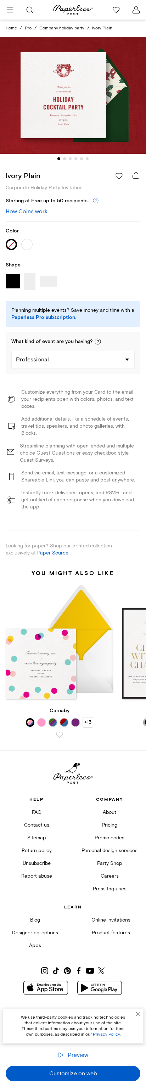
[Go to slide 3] (70, 158)
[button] (97, 341)
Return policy (37, 850)
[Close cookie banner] (138, 1014)
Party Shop (109, 863)
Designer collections (35, 933)
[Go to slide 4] (75, 158)
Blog (35, 920)
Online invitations (110, 920)
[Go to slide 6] (87, 158)
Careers (110, 876)
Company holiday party (61, 28)
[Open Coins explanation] (95, 200)
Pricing (109, 825)
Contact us (36, 825)
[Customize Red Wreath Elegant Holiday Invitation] (73, 95)
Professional (32, 359)
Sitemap (36, 838)
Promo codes (109, 838)
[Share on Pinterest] (67, 970)
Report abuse (36, 876)
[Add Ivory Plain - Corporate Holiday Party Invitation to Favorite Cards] (119, 176)
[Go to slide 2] (64, 158)
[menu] (10, 10)
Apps (35, 945)
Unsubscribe (37, 863)
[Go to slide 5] (81, 158)
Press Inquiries (110, 889)
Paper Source (52, 553)
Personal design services (109, 850)
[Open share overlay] (136, 175)
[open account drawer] (136, 10)
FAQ (36, 812)
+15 (87, 722)
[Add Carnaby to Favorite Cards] (59, 735)
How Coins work (26, 211)
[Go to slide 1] (58, 158)
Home (11, 28)
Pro (28, 28)
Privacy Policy (106, 1034)
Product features (111, 933)
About (109, 812)
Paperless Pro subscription (43, 317)
